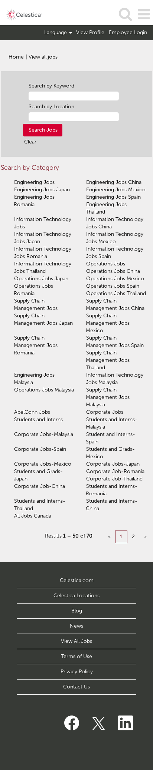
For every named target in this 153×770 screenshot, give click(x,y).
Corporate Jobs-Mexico (42, 464)
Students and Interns (38, 419)
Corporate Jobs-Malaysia (43, 434)
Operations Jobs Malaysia (44, 390)
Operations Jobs (105, 264)
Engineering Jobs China (113, 182)
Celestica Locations (76, 595)
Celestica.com (77, 580)
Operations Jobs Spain (112, 286)
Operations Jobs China (113, 271)
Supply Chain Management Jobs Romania (36, 345)
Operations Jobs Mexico (115, 278)
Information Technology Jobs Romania (42, 253)
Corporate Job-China (39, 486)
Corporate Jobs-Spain (40, 449)
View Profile (90, 33)
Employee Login (128, 33)
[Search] (125, 14)
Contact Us (76, 687)
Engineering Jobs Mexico (116, 189)
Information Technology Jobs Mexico (114, 238)
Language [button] (56, 33)
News (76, 626)
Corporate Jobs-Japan (113, 464)
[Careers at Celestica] (21, 14)
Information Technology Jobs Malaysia (114, 379)
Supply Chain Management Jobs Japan (43, 319)
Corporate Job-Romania (115, 471)
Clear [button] (30, 142)
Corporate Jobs (104, 412)
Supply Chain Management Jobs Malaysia (108, 397)
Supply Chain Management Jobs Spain (115, 341)
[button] (143, 14)
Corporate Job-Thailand (114, 479)
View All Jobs (76, 641)
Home (16, 57)
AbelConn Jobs (32, 412)
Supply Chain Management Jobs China (115, 304)
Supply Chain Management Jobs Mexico (108, 323)
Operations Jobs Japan (41, 278)
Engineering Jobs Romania (34, 201)
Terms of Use (76, 656)
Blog (76, 611)
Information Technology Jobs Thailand (42, 267)
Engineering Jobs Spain (113, 197)
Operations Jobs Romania (33, 290)
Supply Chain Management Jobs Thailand (108, 360)
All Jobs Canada (32, 516)
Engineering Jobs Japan (42, 189)
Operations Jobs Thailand (116, 293)
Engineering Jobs (34, 182)
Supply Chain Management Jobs (36, 304)
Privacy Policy (77, 671)
